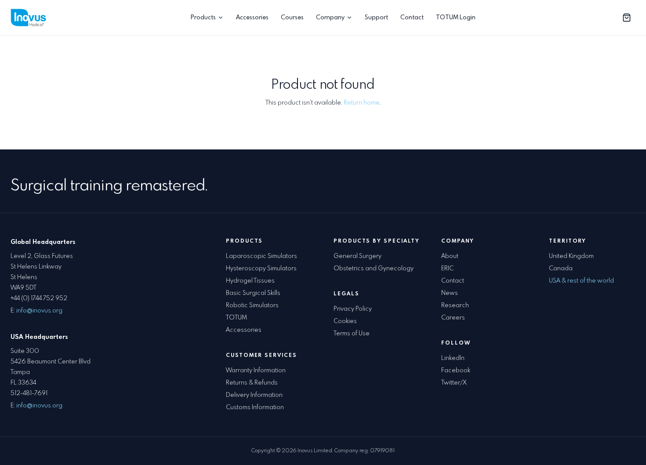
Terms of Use (352, 334)
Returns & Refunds (252, 383)
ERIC (447, 268)
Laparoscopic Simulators (261, 256)
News (449, 293)
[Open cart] (626, 17)
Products (203, 18)
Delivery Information (254, 395)
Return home (362, 103)
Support (376, 18)
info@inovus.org (39, 311)
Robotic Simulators (252, 305)
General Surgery (357, 256)
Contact (412, 18)
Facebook (455, 370)
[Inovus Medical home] (30, 17)
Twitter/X (454, 383)
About (449, 256)
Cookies (345, 321)
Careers (453, 318)
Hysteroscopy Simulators (261, 268)
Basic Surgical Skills (253, 293)
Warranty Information (256, 370)
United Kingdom (571, 256)
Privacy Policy (353, 309)
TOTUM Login (455, 18)
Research (455, 305)
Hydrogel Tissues (250, 281)
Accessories (252, 18)
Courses (292, 18)
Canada (561, 268)
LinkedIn (453, 358)
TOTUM (236, 318)
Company (330, 18)
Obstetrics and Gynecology (374, 268)
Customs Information (255, 407)
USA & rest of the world (581, 281)
